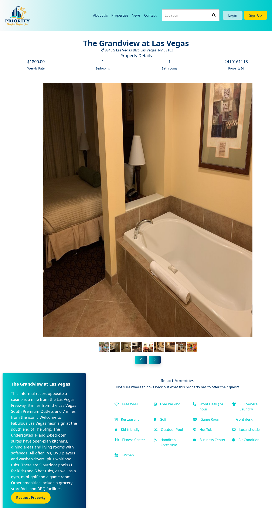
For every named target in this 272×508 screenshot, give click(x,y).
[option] (147, 218)
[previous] (141, 360)
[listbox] (147, 218)
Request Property (30, 497)
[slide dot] (104, 347)
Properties (119, 15)
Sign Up (255, 15)
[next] (155, 360)
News (136, 15)
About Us (100, 15)
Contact (150, 15)
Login (232, 15)
